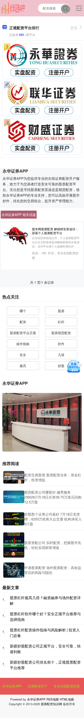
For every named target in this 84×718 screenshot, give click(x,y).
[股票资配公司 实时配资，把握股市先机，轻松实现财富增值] (13, 545)
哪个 (23, 310)
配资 (23, 321)
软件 (61, 343)
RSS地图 (52, 699)
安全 (23, 354)
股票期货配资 (61, 332)
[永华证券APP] (13, 7)
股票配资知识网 (51, 704)
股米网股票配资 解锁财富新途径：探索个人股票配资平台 (55, 231)
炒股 (61, 365)
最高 (23, 365)
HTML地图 (67, 699)
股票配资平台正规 (23, 332)
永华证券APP (11, 686)
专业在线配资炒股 (67, 686)
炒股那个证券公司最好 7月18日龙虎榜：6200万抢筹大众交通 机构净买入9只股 (53, 519)
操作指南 (22, 343)
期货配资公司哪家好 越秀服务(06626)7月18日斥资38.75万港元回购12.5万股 (52, 497)
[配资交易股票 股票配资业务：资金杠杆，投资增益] (13, 477)
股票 (61, 310)
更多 (74, 27)
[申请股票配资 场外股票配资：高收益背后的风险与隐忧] (13, 570)
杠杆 (61, 321)
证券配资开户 (37, 686)
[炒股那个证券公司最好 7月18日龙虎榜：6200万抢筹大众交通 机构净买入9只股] (13, 518)
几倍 (61, 354)
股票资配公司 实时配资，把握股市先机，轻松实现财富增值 (52, 545)
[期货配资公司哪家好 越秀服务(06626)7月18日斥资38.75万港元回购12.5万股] (13, 497)
